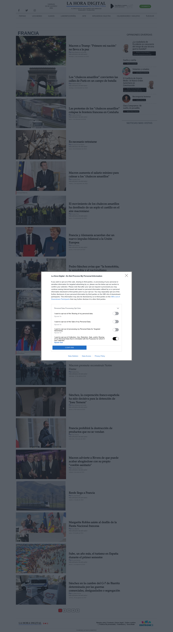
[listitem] (86, 308)
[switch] (116, 313)
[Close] (127, 276)
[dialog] (86, 316)
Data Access (86, 356)
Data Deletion (73, 356)
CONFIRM (69, 347)
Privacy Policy (100, 356)
